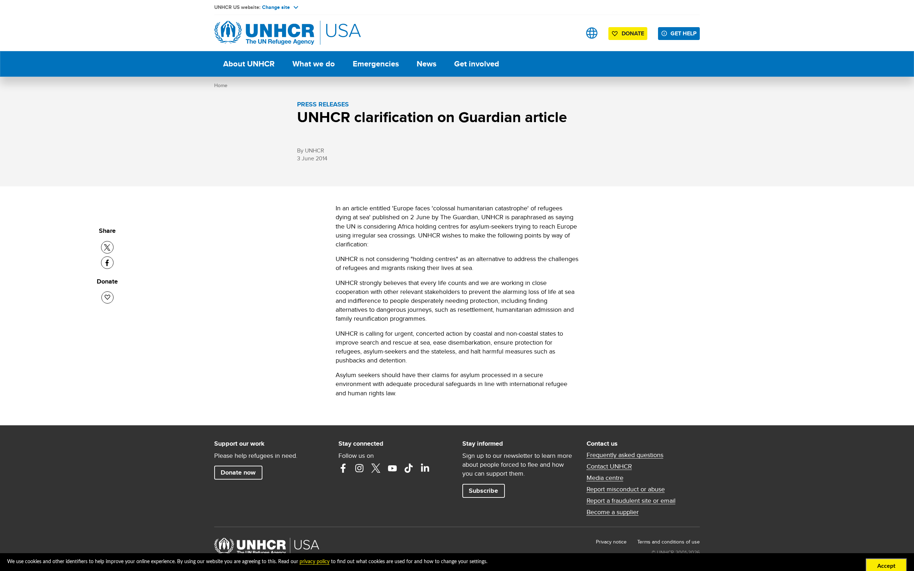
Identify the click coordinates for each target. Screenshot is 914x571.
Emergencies (376, 64)
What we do (313, 64)
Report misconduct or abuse (626, 489)
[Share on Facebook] (107, 262)
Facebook (343, 468)
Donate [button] (633, 33)
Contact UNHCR (609, 466)
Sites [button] (592, 33)
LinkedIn (425, 468)
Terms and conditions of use (668, 541)
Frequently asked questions (625, 455)
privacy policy (315, 561)
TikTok (408, 468)
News (426, 64)
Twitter (376, 468)
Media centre (605, 478)
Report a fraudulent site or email (631, 501)
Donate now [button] (238, 472)
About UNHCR (249, 64)
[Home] (264, 33)
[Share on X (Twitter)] (107, 247)
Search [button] (569, 33)
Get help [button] (684, 33)
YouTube (392, 468)
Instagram (359, 468)
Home (220, 85)
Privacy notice (611, 541)
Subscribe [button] (483, 490)
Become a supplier (613, 512)
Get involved (476, 64)
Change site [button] (276, 7)
